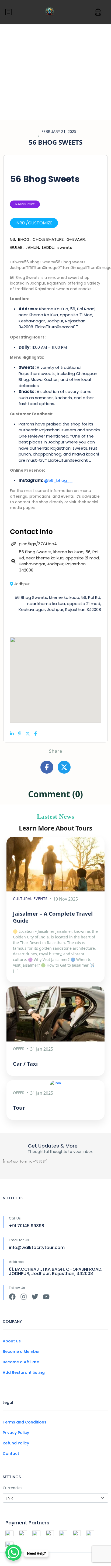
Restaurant (24, 204)
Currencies (12, 1487)
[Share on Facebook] (35, 733)
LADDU (48, 247)
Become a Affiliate (21, 1362)
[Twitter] (35, 1296)
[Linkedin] (12, 733)
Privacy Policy (16, 1432)
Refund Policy (16, 1443)
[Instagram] (23, 1296)
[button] (98, 12)
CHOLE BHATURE (48, 239)
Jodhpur (22, 584)
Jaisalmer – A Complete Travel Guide (53, 917)
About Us (12, 1341)
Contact (11, 1453)
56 (12, 239)
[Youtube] (46, 1296)
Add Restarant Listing (24, 1372)
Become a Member (21, 1351)
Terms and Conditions (24, 1422)
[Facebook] (12, 1296)
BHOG (24, 239)
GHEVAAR (76, 239)
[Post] (28, 733)
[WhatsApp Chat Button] (13, 1553)
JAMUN (32, 247)
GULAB (16, 247)
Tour (19, 1107)
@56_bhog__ (58, 480)
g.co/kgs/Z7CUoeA (38, 544)
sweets (64, 247)
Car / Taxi (25, 1063)
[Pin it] (19, 733)
